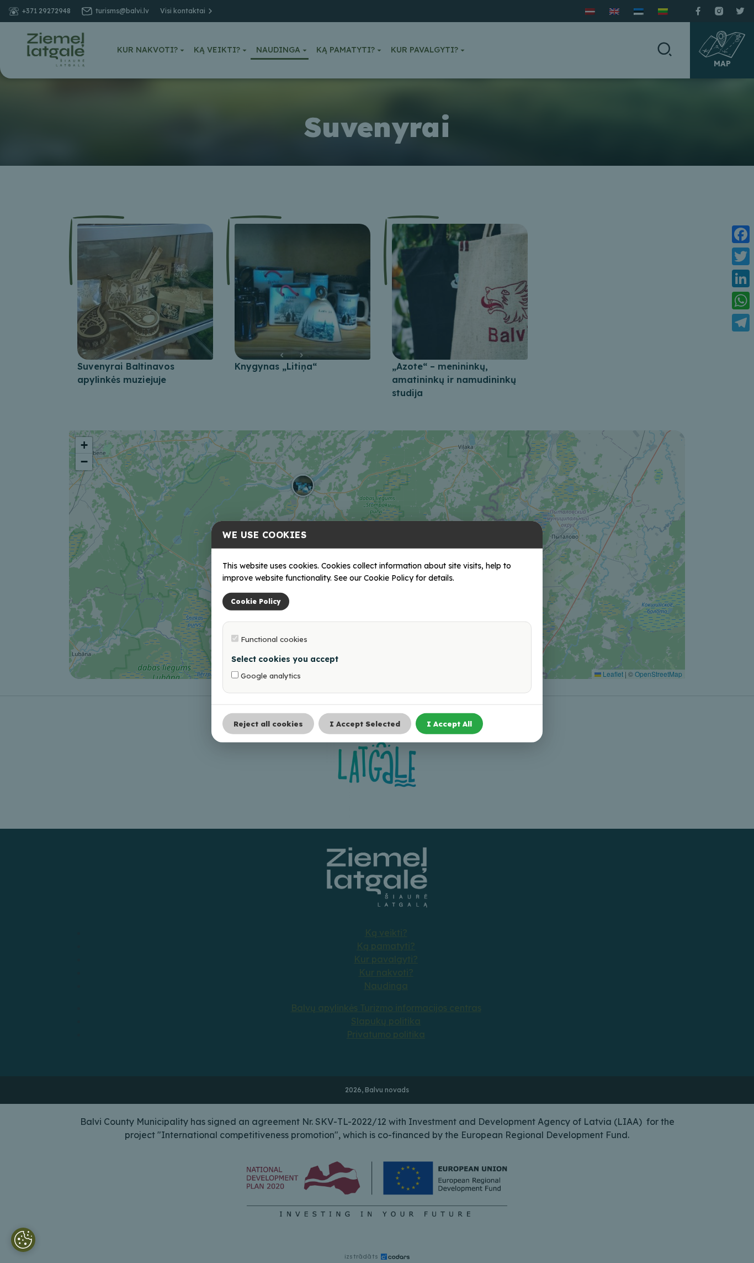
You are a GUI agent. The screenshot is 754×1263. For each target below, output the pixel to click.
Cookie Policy (256, 601)
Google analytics (269, 675)
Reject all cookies (268, 723)
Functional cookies (272, 638)
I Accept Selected (365, 723)
